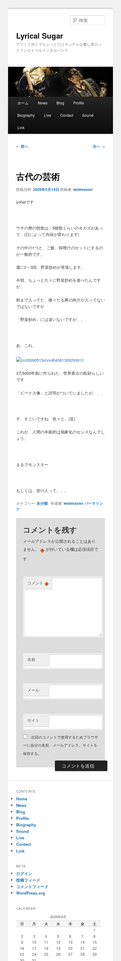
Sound (87, 115)
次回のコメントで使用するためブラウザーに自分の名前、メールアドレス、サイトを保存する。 (60, 745)
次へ (99, 146)
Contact (66, 115)
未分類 (42, 503)
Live (47, 115)
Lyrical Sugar (39, 35)
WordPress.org (30, 893)
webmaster (83, 189)
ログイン (24, 873)
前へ (22, 146)
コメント (38, 583)
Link (21, 127)
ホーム (23, 102)
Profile (78, 102)
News (42, 102)
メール (33, 690)
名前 (31, 659)
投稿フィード (28, 880)
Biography (26, 115)
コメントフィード (32, 886)
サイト (33, 720)
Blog (60, 102)
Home (21, 799)
